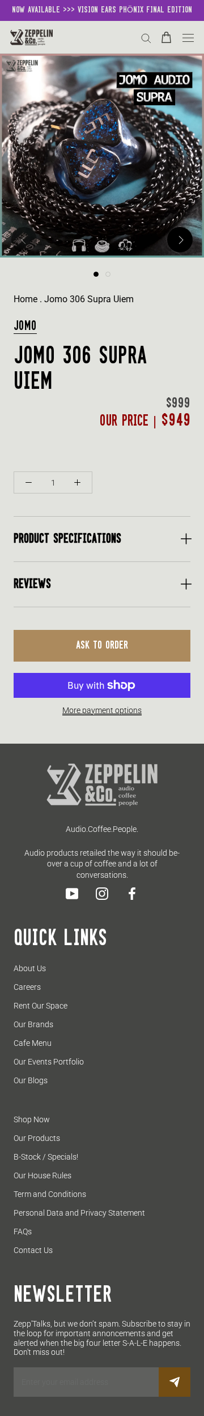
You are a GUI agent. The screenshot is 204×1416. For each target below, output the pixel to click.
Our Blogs (31, 1080)
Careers (27, 987)
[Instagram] (102, 893)
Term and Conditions (50, 1194)
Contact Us (33, 1250)
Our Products (37, 1138)
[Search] (146, 37)
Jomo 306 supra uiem (89, 299)
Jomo (25, 326)
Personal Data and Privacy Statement (79, 1212)
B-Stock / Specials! (46, 1156)
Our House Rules (42, 1175)
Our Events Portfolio (49, 1061)
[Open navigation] (188, 37)
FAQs (23, 1231)
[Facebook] (132, 893)
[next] (180, 239)
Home (25, 299)
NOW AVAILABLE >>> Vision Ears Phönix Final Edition (102, 10)
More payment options (102, 710)
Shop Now (32, 1119)
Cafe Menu (33, 1043)
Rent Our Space (40, 1005)
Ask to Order (102, 646)
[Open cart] (166, 37)
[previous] (24, 239)
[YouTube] (72, 893)
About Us (30, 968)
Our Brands (33, 1024)
